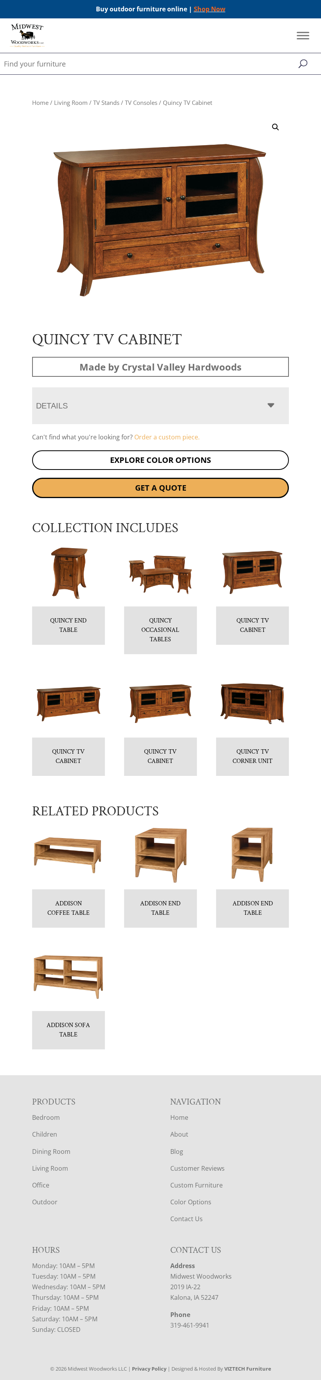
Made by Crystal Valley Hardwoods (160, 366)
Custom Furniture (196, 1185)
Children (44, 1134)
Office (40, 1185)
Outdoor (45, 1202)
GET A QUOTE (160, 487)
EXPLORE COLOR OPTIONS (160, 460)
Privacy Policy (149, 1368)
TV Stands (106, 102)
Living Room (71, 102)
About (179, 1134)
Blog (176, 1151)
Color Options (190, 1202)
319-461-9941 (189, 1325)
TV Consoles (141, 102)
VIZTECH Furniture (247, 1368)
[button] (276, 127)
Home (40, 102)
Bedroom (46, 1117)
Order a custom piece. (167, 437)
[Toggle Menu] (303, 36)
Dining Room (51, 1151)
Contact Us (186, 1218)
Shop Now (209, 9)
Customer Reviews (197, 1168)
